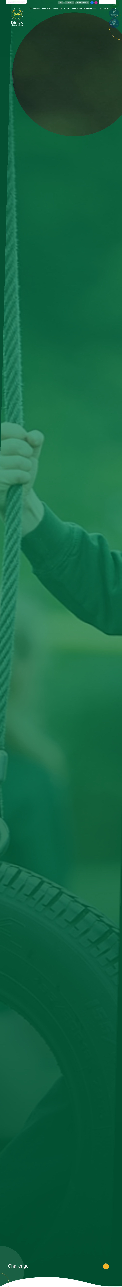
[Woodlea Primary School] (114, 23)
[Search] (113, 2)
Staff (60, 2)
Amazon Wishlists (82, 2)
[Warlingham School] (114, 13)
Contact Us (69, 2)
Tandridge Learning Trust (16, 2)
